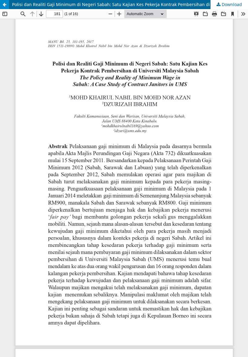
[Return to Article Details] (4, 4)
